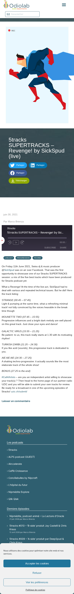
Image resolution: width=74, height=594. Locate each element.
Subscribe (50, 247)
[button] (64, 5)
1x (16, 242)
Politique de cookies (35, 590)
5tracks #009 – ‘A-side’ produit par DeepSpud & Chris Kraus (36, 541)
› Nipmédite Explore (18, 491)
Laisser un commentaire (16, 401)
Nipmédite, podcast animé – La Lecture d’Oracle (36, 517)
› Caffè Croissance (17, 470)
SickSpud (9, 270)
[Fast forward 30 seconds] (23, 242)
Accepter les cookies (37, 563)
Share (63, 247)
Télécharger (21, 180)
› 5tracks (12, 449)
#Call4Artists (8, 377)
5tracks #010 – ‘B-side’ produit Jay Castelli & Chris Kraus (37, 528)
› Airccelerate (14, 463)
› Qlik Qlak (13, 498)
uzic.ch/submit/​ (19, 391)
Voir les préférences (37, 582)
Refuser (37, 572)
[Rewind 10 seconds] (10, 242)
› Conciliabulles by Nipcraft (22, 477)
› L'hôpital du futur (17, 484)
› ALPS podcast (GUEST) (21, 456)
